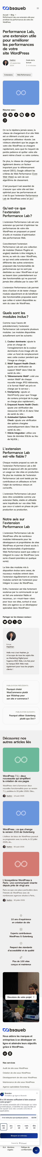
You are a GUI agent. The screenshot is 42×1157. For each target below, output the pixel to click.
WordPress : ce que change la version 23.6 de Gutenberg (18, 830)
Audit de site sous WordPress (15, 1068)
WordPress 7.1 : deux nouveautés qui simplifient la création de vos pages (16, 778)
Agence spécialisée (11, 1087)
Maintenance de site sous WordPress (19, 1082)
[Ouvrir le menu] (37, 8)
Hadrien (13, 60)
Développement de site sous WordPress (20, 1077)
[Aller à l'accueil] (14, 8)
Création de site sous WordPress (17, 1073)
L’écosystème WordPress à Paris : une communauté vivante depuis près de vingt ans (20, 883)
